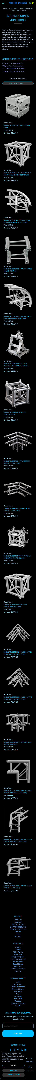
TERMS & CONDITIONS (18, 929)
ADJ (18, 982)
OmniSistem (18, 996)
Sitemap (18, 936)
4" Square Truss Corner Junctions (13, 63)
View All (18, 1006)
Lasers (18, 950)
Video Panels (18, 952)
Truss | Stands (18, 964)
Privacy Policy (6, 1061)
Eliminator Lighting (18, 1003)
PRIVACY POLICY (18, 925)
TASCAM (18, 1001)
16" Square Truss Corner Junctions (13, 71)
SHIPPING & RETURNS (18, 927)
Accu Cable (18, 999)
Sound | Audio (18, 962)
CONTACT (18, 922)
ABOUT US (18, 920)
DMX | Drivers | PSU (18, 959)
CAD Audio (18, 991)
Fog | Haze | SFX (18, 957)
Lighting (18, 947)
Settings (13, 1065)
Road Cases (18, 966)
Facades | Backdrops (18, 969)
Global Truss (18, 984)
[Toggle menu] (3, 2)
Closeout (18, 971)
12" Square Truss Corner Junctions (13, 68)
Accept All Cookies (14, 1075)
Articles (18, 932)
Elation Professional (18, 987)
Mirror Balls (18, 954)
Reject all (13, 1070)
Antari (18, 994)
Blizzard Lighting (18, 989)
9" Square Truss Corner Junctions (13, 66)
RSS (18, 934)
